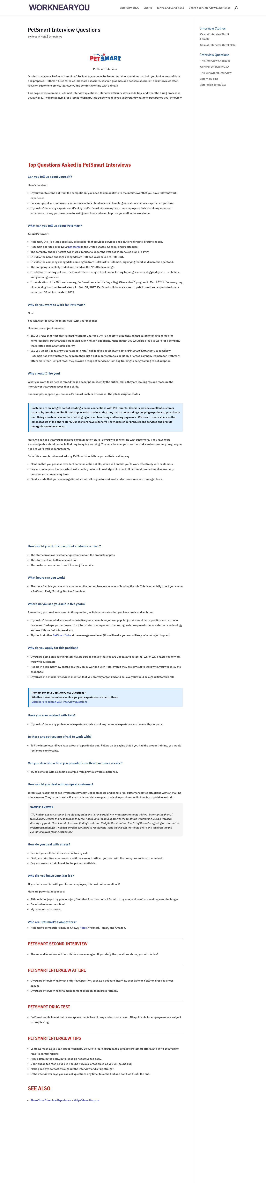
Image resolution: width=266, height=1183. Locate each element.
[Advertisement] (105, 130)
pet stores (74, 246)
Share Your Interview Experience (209, 8)
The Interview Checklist (215, 60)
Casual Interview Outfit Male (218, 45)
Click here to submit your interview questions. (60, 702)
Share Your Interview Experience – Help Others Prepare (65, 1100)
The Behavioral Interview (216, 72)
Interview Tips (209, 78)
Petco (83, 927)
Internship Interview (213, 85)
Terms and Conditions (170, 8)
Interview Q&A (129, 8)
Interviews (55, 36)
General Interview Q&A (214, 66)
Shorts (148, 8)
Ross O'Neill (39, 36)
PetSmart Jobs (62, 635)
